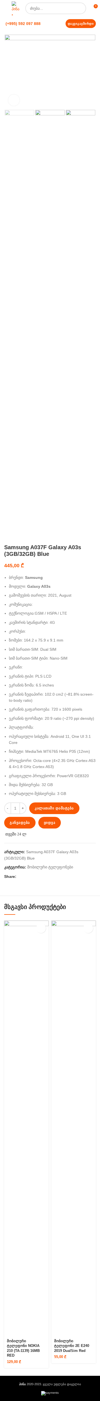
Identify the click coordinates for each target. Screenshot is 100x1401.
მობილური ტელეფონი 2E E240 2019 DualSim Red (71, 1346)
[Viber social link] (53, 876)
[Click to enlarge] (13, 100)
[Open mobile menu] (5, 8)
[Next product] (93, 535)
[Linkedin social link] (34, 876)
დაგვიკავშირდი (81, 23)
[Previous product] (82, 535)
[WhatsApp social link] (40, 876)
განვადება (20, 822)
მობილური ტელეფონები (50, 867)
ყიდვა (50, 822)
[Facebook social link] (21, 876)
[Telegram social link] (46, 876)
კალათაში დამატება (54, 808)
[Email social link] (27, 876)
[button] (41, 928)
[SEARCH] (80, 8)
